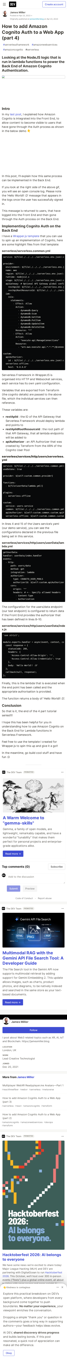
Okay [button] (9, 1353)
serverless (32, 49)
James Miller (18, 12)
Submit (13, 888)
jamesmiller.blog (37, 19)
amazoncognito (13, 49)
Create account (54, 4)
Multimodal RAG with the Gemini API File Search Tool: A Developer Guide (33, 958)
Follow (33, 1030)
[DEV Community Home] (13, 4)
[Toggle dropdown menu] (62, 772)
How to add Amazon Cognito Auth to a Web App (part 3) (31, 1101)
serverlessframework (16, 44)
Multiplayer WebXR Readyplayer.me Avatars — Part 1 (32, 1087)
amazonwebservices (44, 44)
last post (15, 114)
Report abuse (45, 898)
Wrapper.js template (26, 236)
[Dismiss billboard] (62, 1287)
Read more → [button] (13, 853)
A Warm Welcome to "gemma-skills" (23, 820)
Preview (30, 888)
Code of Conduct (24, 898)
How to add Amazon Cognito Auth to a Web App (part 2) (31, 1120)
